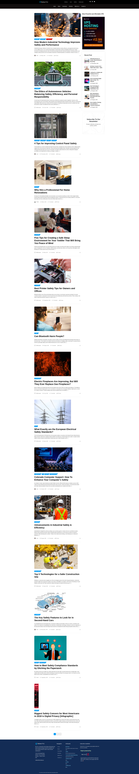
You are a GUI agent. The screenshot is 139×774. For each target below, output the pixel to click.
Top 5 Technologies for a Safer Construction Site (56, 575)
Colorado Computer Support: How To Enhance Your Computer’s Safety (53, 478)
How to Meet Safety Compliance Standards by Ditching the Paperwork (56, 666)
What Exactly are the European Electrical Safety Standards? (55, 430)
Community (64, 6)
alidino (37, 201)
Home (54, 6)
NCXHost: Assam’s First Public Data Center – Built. (96, 67)
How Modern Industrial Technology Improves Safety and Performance (57, 43)
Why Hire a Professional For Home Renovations (52, 191)
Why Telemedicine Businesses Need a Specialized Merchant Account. (95, 95)
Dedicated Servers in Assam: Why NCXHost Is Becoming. (96, 60)
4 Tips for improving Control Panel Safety (55, 143)
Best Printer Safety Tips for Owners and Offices (54, 289)
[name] (57, 25)
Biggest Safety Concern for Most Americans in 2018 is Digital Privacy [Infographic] (56, 714)
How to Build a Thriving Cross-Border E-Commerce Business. (95, 104)
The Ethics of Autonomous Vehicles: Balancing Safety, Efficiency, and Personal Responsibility (55, 94)
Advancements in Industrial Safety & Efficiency (53, 526)
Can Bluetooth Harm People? (49, 336)
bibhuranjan (38, 107)
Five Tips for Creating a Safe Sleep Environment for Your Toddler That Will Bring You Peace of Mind (57, 240)
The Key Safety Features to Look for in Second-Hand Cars (54, 618)
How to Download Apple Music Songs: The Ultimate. (95, 80)
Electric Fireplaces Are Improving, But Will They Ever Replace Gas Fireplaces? (56, 382)
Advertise (71, 6)
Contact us (83, 6)
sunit (37, 55)
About (59, 6)
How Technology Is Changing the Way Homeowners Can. (94, 87)
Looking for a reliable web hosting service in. (96, 73)
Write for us (77, 6)
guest (37, 677)
